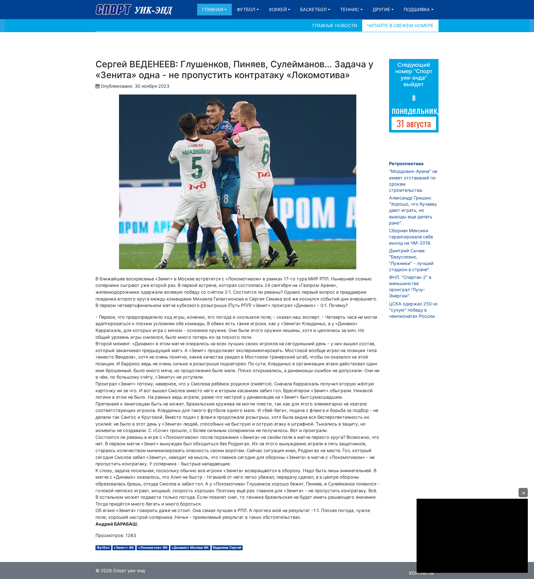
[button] (523, 492)
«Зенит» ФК (124, 548)
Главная (212, 9)
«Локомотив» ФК (153, 548)
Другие (381, 9)
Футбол (246, 9)
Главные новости (334, 25)
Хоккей (278, 9)
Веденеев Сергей (227, 548)
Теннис (349, 9)
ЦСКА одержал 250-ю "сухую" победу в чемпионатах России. (413, 310)
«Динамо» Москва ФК (190, 548)
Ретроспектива (406, 163)
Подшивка (417, 9)
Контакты (421, 573)
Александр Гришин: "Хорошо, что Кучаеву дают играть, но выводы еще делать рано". (413, 210)
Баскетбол (313, 9)
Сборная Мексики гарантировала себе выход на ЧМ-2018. (411, 236)
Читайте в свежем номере (400, 25)
